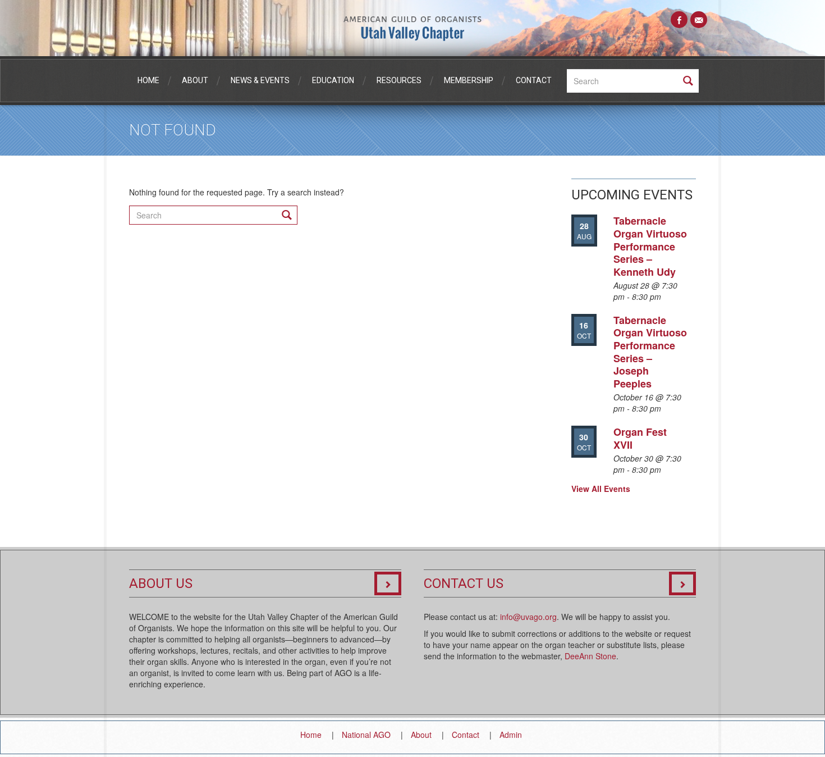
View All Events (600, 488)
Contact (534, 80)
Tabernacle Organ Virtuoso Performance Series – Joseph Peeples (650, 352)
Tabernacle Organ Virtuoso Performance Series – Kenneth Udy (650, 246)
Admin (510, 734)
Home (148, 80)
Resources (399, 80)
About (195, 80)
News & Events (260, 80)
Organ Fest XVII (640, 438)
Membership (468, 80)
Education (333, 80)
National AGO (366, 734)
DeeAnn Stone (590, 656)
